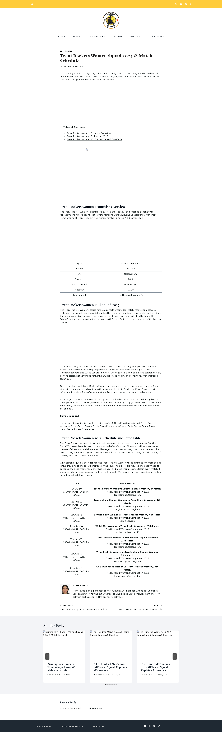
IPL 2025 (117, 36)
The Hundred (66, 51)
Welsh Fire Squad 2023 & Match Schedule (140, 607)
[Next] (175, 656)
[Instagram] (186, 4)
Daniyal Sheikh (103, 675)
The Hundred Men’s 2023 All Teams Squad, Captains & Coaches (110, 667)
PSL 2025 (135, 36)
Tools (77, 36)
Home (61, 36)
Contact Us (98, 726)
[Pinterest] (181, 4)
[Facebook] (176, 4)
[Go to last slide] (47, 656)
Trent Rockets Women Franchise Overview (89, 133)
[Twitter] (190, 4)
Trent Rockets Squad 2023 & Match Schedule (83, 607)
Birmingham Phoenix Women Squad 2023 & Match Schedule (61, 667)
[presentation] (64, 644)
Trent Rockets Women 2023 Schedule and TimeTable (94, 139)
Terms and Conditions (72, 726)
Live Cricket (156, 36)
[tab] (106, 684)
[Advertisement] (111, 103)
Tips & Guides (97, 36)
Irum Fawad (67, 66)
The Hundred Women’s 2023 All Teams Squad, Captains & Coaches (155, 667)
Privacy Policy (43, 726)
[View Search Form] (31, 4)
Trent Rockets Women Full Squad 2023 (87, 136)
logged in (78, 708)
